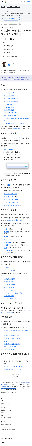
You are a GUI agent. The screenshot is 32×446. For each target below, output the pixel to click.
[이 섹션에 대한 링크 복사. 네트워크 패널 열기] (17, 134)
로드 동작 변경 (8, 104)
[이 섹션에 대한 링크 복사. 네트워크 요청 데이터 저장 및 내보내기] (4, 357)
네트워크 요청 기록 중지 (10, 194)
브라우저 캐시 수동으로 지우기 (12, 335)
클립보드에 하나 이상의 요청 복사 (13, 369)
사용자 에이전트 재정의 (10, 349)
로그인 (28, 2)
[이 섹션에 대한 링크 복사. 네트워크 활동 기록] (17, 180)
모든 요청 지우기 (8, 197)
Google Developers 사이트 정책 (8, 388)
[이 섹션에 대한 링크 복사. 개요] (6, 85)
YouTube (3, 427)
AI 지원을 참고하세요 (24, 79)
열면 (9, 185)
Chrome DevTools (13, 7)
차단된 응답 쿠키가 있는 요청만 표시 (13, 293)
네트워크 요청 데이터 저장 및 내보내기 (14, 123)
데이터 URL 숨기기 (9, 287)
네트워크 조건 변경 (9, 110)
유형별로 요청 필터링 (9, 282)
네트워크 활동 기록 (9, 93)
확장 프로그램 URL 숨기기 (11, 290)
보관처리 (3, 415)
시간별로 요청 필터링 (9, 284)
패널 (20, 24)
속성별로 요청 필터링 (9, 279)
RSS (2, 432)
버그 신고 (3, 401)
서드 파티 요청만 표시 (10, 299)
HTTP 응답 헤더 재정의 (10, 115)
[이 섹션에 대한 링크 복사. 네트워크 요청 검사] (17, 210)
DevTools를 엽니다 (9, 149)
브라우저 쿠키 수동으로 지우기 (12, 338)
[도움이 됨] (10, 27)
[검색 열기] (21, 2)
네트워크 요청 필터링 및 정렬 (12, 99)
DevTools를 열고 (18, 138)
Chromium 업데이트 (6, 410)
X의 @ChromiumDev (6, 424)
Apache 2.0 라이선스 (6, 386)
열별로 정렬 (7, 267)
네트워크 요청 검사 (9, 96)
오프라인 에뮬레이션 (9, 341)
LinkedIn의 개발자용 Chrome (8, 429)
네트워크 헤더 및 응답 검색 (11, 101)
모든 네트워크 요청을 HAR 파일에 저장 (14, 366)
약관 (2, 438)
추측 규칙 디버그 (12, 113)
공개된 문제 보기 (5, 403)
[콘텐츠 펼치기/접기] (13, 39)
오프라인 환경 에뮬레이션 (11, 202)
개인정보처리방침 (9, 438)
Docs (3, 7)
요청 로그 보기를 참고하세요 (14, 220)
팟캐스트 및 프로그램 (6, 417)
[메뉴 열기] (2, 2)
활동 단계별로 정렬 (9, 270)
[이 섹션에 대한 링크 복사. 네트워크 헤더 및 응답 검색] (23, 303)
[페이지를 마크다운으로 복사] (22, 34)
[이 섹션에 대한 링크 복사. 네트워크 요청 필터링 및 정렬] (25, 257)
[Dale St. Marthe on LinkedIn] (9, 65)
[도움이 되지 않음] (12, 27)
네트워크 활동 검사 (18, 129)
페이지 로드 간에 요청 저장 (11, 199)
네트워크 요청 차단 (9, 107)
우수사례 (3, 412)
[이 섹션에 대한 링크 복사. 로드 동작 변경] (14, 317)
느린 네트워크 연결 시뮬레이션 (12, 205)
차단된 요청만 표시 (9, 296)
